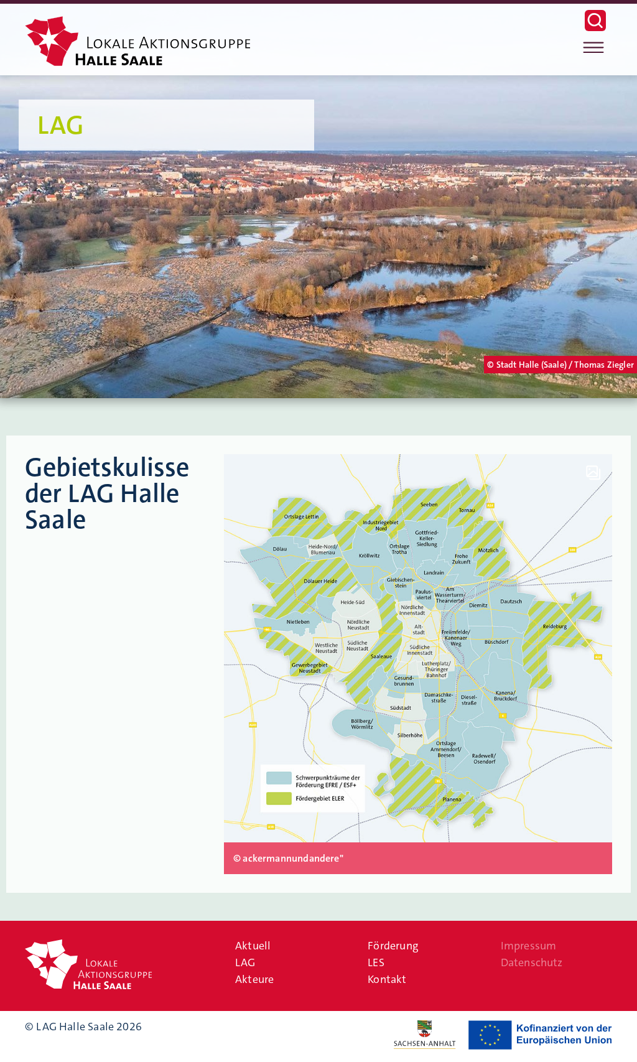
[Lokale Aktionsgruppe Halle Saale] (137, 45)
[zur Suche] (595, 27)
